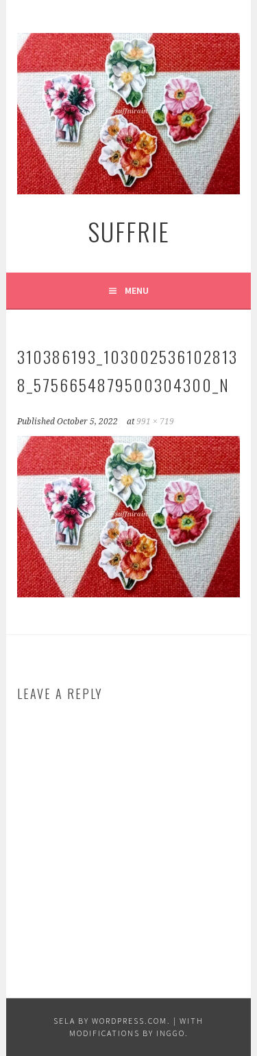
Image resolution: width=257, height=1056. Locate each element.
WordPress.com (129, 1020)
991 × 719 (155, 421)
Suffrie (129, 231)
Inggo (170, 1033)
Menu (137, 290)
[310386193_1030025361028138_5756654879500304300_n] (128, 593)
